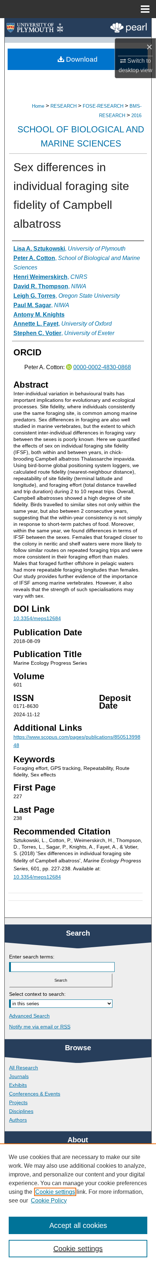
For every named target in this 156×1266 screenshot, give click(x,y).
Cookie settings (55, 1192)
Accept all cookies (78, 1225)
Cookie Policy (49, 1200)
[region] (78, 1204)
